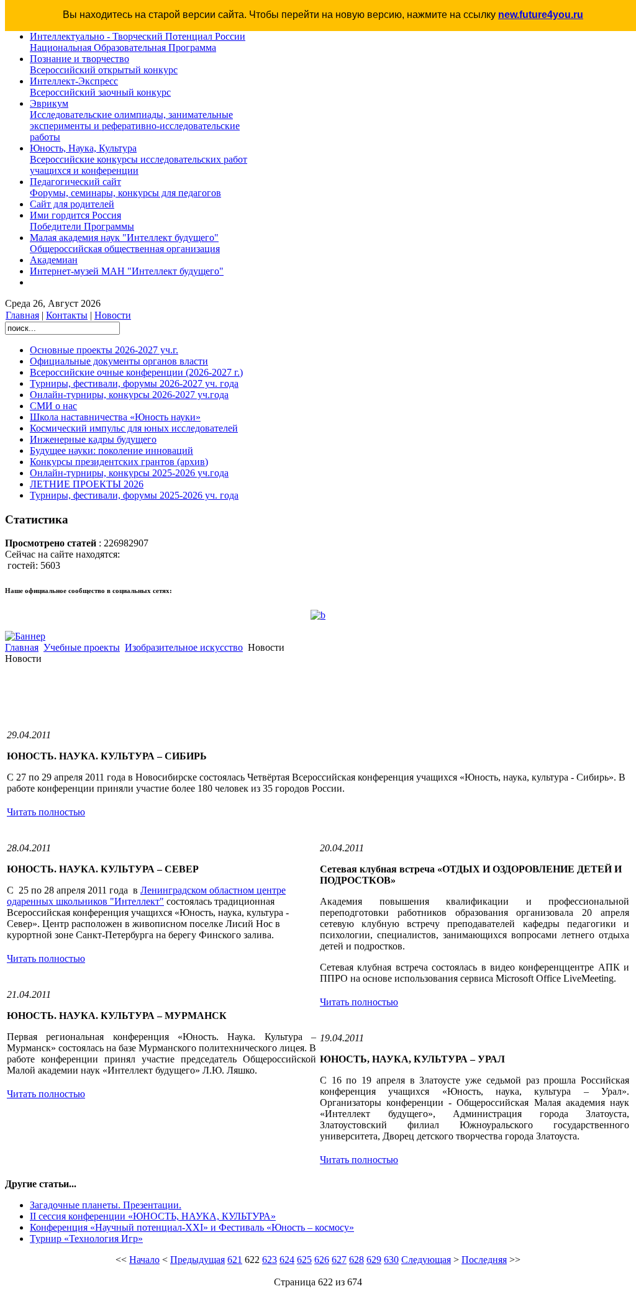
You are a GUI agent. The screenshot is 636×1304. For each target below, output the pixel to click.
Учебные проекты (81, 647)
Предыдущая (197, 1259)
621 (234, 1259)
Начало (144, 1259)
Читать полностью (46, 812)
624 (286, 1259)
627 (339, 1259)
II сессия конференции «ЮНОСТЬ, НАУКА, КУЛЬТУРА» (153, 1216)
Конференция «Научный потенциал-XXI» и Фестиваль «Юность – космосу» (192, 1227)
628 (356, 1259)
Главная (22, 315)
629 (373, 1259)
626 (321, 1259)
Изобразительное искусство (184, 647)
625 (304, 1259)
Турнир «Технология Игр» (86, 1238)
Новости (112, 315)
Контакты (67, 315)
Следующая (426, 1259)
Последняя (484, 1259)
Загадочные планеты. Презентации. (105, 1205)
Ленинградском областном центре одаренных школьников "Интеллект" (146, 896)
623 (269, 1259)
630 (391, 1259)
